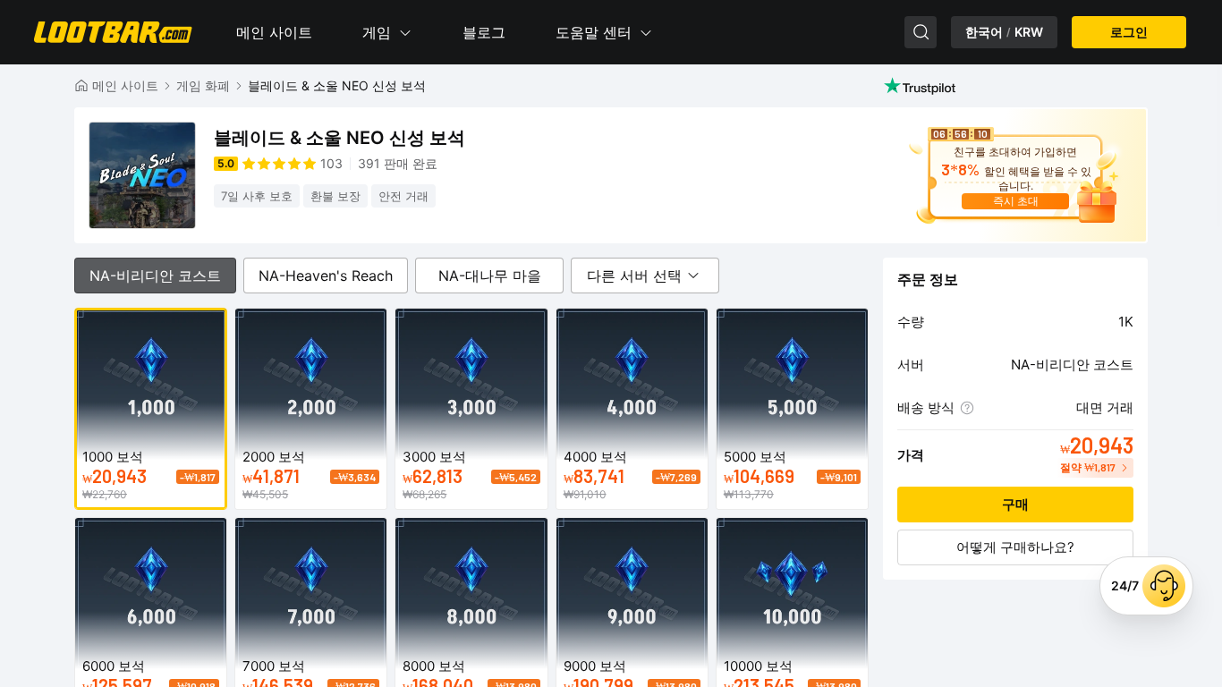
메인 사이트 (274, 32)
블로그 (483, 32)
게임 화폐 (203, 85)
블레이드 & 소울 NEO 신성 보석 (337, 85)
